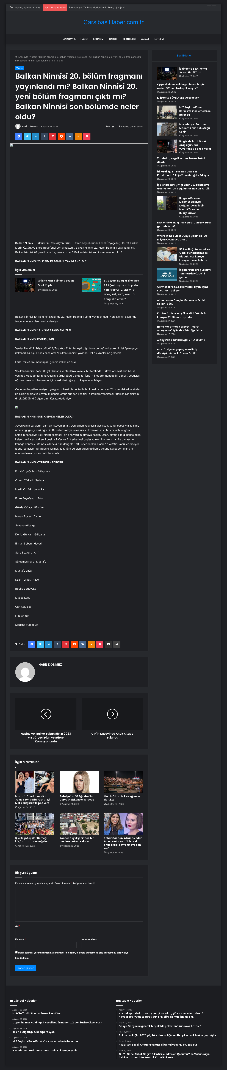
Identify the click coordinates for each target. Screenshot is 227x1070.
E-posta (20, 939)
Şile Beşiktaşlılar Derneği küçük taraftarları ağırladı (32, 839)
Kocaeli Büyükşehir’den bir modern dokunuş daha (77, 839)
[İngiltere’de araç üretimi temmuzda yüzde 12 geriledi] (167, 274)
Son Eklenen (184, 55)
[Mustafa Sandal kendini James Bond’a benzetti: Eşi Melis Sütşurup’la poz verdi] (34, 782)
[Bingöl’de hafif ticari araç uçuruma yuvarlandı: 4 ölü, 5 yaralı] (167, 146)
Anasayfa (69, 39)
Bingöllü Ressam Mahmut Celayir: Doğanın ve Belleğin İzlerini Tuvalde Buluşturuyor (191, 205)
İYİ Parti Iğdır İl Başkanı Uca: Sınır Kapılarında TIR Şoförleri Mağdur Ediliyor (183, 173)
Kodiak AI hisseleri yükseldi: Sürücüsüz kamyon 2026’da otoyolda (181, 315)
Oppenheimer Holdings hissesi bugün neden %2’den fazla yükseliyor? (181, 86)
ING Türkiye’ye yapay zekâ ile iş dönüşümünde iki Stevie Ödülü (177, 351)
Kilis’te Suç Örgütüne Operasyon (178, 98)
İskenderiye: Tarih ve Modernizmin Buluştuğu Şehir (97, 7)
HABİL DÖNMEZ (30, 126)
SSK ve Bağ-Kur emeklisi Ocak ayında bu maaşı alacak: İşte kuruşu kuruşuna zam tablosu (194, 254)
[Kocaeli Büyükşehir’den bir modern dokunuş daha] (79, 824)
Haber (84, 39)
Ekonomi (98, 39)
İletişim (159, 39)
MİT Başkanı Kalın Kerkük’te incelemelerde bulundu (195, 111)
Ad (17, 926)
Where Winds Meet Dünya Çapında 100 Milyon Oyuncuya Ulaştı (182, 237)
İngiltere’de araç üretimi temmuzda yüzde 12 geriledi (195, 273)
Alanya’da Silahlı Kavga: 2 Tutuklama (181, 340)
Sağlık (113, 39)
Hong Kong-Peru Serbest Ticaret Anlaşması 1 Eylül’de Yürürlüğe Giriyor (181, 328)
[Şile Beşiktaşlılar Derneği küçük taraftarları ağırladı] (34, 824)
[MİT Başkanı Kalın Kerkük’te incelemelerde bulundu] (167, 112)
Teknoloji (129, 39)
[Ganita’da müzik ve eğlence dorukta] (123, 782)
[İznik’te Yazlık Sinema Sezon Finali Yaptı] (25, 285)
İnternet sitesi (89, 939)
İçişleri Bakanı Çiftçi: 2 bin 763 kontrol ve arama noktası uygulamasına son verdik (183, 186)
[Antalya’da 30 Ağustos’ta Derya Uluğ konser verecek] (79, 782)
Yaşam (145, 39)
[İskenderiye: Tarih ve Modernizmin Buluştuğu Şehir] (167, 129)
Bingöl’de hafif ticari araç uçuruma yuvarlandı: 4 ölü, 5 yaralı (195, 145)
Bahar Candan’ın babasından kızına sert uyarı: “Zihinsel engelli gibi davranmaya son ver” (123, 843)
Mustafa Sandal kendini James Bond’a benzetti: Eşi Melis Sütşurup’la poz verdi (32, 799)
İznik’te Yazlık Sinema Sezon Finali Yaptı (193, 70)
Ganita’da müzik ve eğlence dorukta (122, 797)
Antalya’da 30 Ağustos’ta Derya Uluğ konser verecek (77, 797)
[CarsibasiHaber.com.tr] (113, 22)
